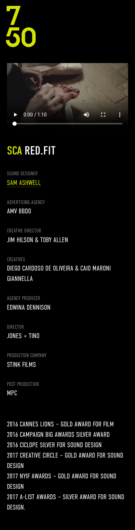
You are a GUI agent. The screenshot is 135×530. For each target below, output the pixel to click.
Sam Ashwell (24, 183)
